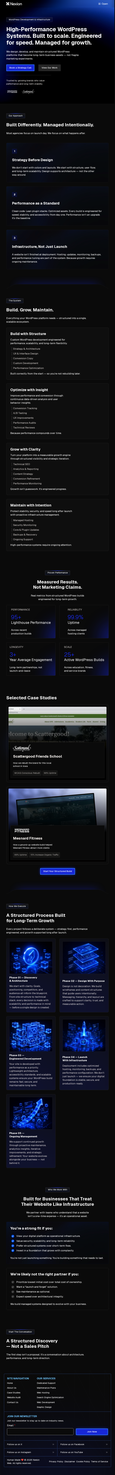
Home (10, 1383)
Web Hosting (43, 1392)
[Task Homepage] (14, 3)
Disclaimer (69, 1461)
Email (11, 1425)
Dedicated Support (46, 1383)
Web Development (46, 1402)
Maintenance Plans (46, 1388)
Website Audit (14, 1397)
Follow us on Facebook (72, 1444)
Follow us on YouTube (71, 1452)
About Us (11, 1388)
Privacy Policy (56, 1461)
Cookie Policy (83, 1461)
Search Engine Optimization (50, 1397)
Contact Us (12, 1402)
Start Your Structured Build (57, 871)
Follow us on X (14, 1444)
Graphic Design (44, 1407)
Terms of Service (99, 1461)
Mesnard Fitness (27, 838)
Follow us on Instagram (19, 1452)
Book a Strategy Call (20, 67)
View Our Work (50, 67)
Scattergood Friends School (37, 756)
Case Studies (13, 1392)
